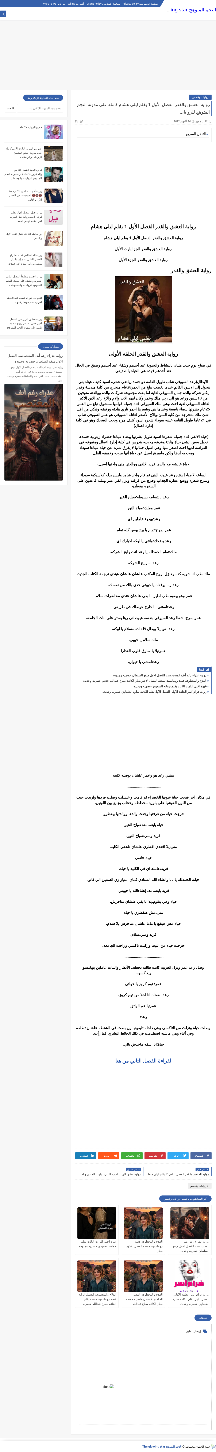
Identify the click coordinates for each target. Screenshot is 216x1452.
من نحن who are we (54, 3)
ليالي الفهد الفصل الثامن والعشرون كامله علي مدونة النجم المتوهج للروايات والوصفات (23, 174)
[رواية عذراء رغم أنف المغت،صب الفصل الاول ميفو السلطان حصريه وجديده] (189, 1223)
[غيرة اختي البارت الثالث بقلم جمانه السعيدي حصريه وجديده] (96, 1223)
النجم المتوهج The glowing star (183, 9)
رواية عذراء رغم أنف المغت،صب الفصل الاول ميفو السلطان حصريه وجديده (160, 675)
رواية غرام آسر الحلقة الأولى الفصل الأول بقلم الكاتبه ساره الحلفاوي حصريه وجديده (155, 692)
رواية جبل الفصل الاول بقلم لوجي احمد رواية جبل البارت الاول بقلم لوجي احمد (26, 217)
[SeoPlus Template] (213, 1446)
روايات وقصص (200, 97)
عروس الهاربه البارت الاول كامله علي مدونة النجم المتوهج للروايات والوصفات (24, 153)
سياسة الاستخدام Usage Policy (103, 3)
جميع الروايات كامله (31, 127)
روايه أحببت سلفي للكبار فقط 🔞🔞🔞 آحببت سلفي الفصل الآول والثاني (25, 195)
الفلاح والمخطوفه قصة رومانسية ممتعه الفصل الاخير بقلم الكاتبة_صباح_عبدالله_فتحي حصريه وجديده (145, 681)
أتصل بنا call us (76, 3)
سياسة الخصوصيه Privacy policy (140, 3)
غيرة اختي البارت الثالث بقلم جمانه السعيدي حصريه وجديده (170, 686)
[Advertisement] (108, 57)
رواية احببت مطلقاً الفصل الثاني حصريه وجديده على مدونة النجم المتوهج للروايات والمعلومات (24, 280)
